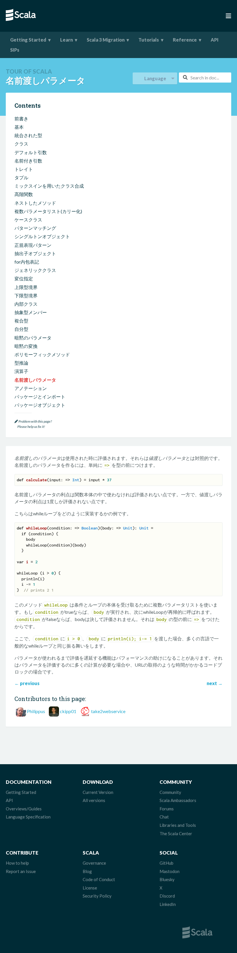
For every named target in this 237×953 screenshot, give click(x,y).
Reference (185, 39)
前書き (21, 118)
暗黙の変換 (26, 346)
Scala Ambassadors (178, 800)
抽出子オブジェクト (35, 253)
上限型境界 (26, 287)
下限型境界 (26, 295)
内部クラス (26, 304)
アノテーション (30, 388)
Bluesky (167, 879)
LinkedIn (168, 904)
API (215, 39)
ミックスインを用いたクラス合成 (49, 186)
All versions (94, 800)
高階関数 (23, 194)
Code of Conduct (99, 879)
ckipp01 (68, 711)
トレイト (23, 169)
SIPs (14, 50)
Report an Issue (21, 871)
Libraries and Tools (178, 825)
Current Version (98, 792)
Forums (167, 808)
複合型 (21, 320)
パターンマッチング (35, 228)
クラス (21, 143)
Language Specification (28, 816)
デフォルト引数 (30, 152)
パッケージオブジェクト (39, 405)
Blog (87, 871)
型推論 (21, 362)
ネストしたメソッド (35, 203)
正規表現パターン (32, 245)
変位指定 (23, 278)
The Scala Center (176, 833)
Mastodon (169, 871)
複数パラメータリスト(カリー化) (48, 211)
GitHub (166, 863)
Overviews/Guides (24, 808)
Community (170, 792)
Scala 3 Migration (106, 39)
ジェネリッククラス (35, 270)
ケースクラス (28, 219)
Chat (164, 816)
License (90, 887)
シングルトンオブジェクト (42, 236)
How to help (17, 863)
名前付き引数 (28, 160)
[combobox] (205, 77)
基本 (19, 127)
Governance (94, 863)
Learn (66, 39)
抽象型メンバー (30, 312)
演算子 (21, 371)
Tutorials (148, 39)
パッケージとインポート (39, 396)
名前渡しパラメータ (35, 380)
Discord (167, 895)
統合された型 (28, 135)
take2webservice (108, 711)
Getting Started (28, 39)
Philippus (36, 711)
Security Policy (97, 895)
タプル (21, 177)
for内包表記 (26, 261)
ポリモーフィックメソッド (42, 354)
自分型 (21, 329)
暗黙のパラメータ (32, 337)
